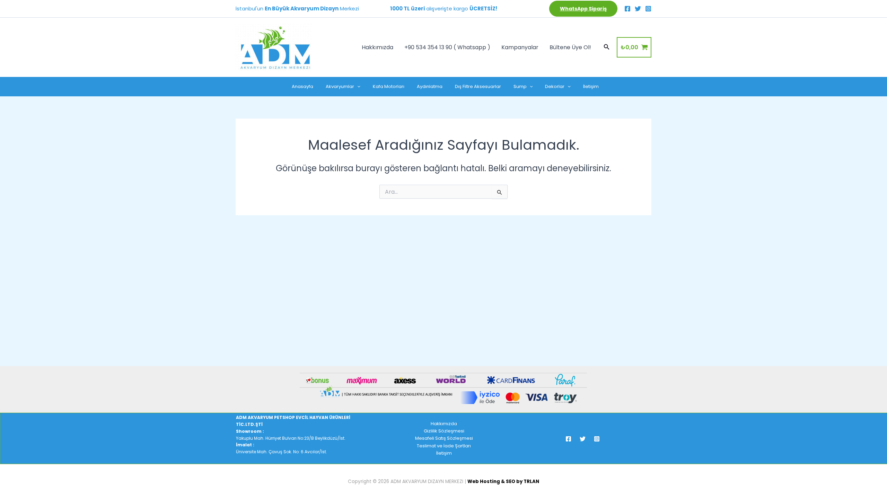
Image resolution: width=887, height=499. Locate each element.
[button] (583, 9)
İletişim (444, 453)
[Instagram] (648, 9)
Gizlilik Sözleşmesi (444, 431)
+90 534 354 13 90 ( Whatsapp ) (447, 47)
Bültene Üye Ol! (570, 47)
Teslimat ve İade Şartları (444, 446)
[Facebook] (627, 9)
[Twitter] (638, 9)
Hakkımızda (377, 47)
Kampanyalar (519, 47)
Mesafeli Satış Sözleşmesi (444, 438)
